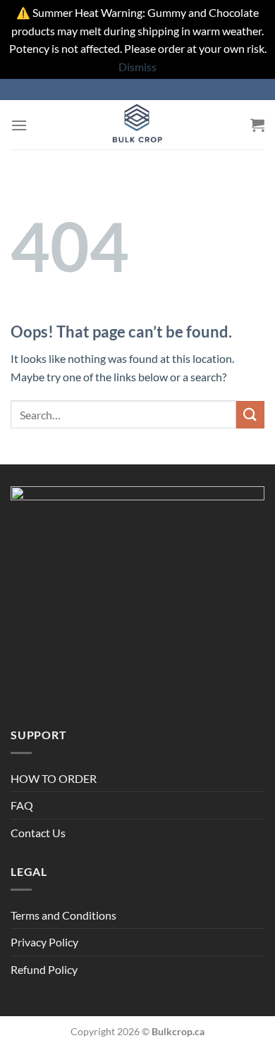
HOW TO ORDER (54, 778)
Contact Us (38, 832)
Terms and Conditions (63, 915)
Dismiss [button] (137, 66)
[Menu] (19, 125)
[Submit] (250, 414)
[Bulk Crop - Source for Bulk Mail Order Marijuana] (137, 124)
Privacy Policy (44, 942)
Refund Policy (44, 969)
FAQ (22, 805)
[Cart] (257, 124)
